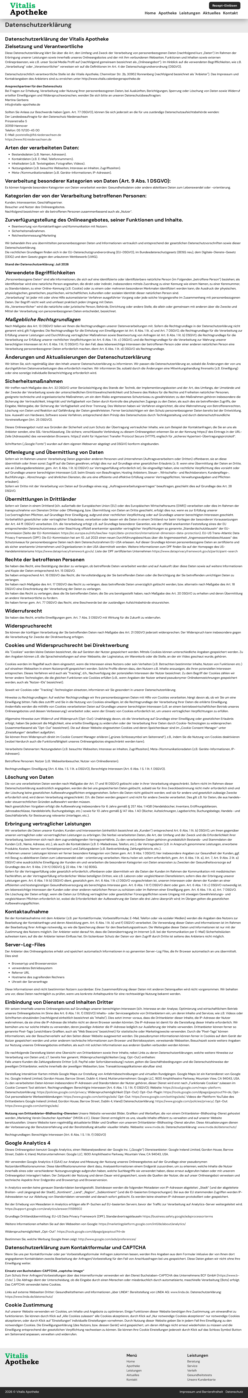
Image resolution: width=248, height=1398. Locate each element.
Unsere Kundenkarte (201, 1380)
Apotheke (167, 13)
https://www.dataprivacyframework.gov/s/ (64, 551)
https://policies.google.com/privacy (61, 1092)
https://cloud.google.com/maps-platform (192, 1088)
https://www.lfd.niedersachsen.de (28, 139)
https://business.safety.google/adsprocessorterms (178, 1216)
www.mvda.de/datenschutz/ (217, 1127)
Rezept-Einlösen (224, 6)
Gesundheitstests (199, 1375)
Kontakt (230, 13)
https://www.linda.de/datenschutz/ (29, 1297)
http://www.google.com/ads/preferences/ (107, 1239)
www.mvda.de (154, 1127)
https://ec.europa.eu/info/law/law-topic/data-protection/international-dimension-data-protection (130, 533)
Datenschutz (234, 1392)
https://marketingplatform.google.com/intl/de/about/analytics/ (142, 1224)
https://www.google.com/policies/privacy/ (184, 1101)
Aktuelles (212, 13)
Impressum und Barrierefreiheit (201, 1392)
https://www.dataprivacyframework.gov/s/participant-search (195, 551)
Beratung (193, 1361)
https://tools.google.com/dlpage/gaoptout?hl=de (197, 1092)
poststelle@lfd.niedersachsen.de (38, 135)
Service (192, 1366)
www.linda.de (180, 1292)
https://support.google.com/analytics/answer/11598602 (43, 1209)
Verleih (192, 1370)
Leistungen (189, 13)
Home (150, 13)
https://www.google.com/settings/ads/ (90, 1097)
